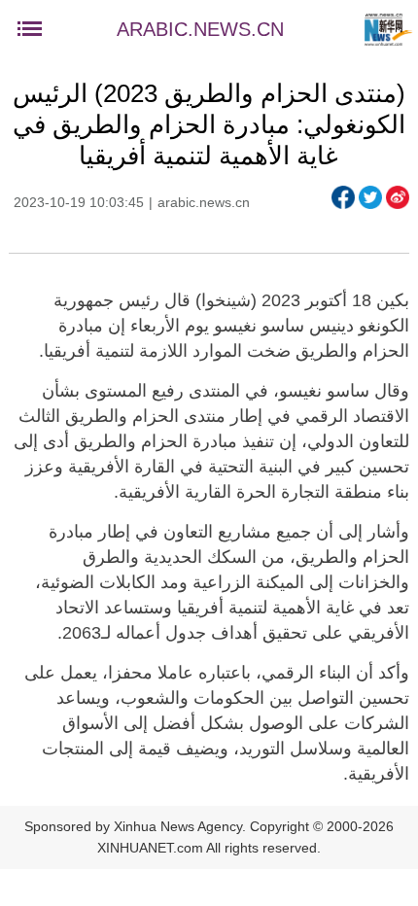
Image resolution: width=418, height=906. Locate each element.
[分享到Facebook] (343, 197)
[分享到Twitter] (370, 197)
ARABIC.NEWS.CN (200, 29)
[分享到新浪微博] (397, 197)
